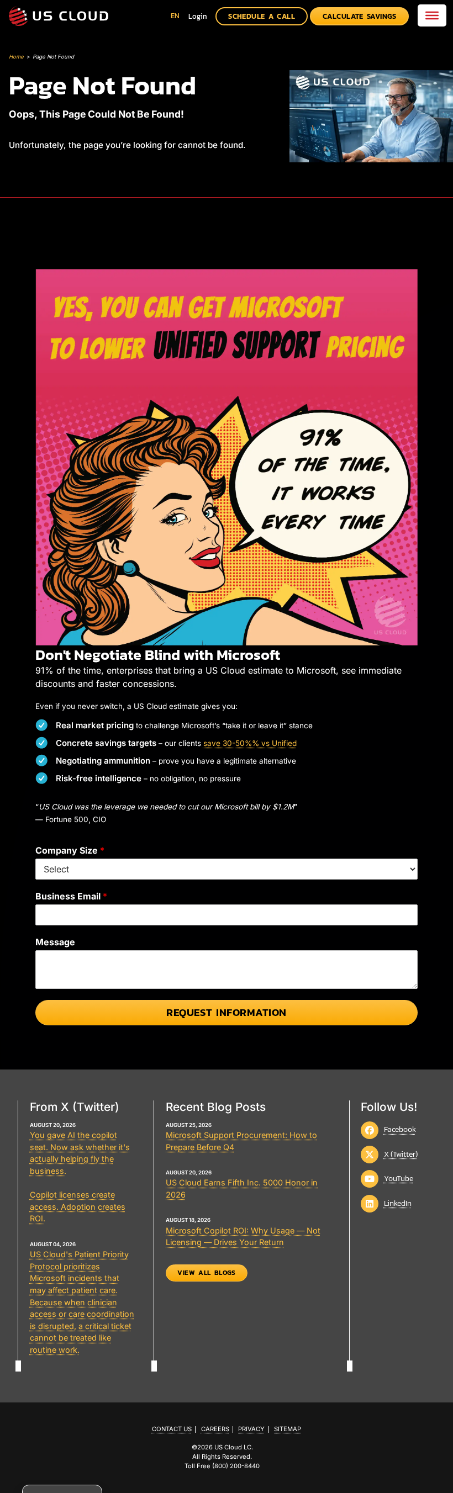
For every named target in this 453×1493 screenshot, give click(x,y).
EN (175, 15)
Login (197, 16)
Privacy (251, 1429)
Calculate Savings (360, 16)
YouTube (398, 1178)
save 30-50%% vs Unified (250, 743)
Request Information (226, 1012)
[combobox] (175, 15)
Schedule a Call (261, 16)
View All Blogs (206, 1273)
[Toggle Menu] (432, 15)
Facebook (400, 1129)
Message (55, 941)
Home (16, 57)
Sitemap (287, 1429)
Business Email (71, 896)
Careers (215, 1429)
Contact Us (172, 1429)
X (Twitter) (401, 1154)
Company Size (69, 850)
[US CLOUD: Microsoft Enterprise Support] (58, 16)
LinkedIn (398, 1203)
